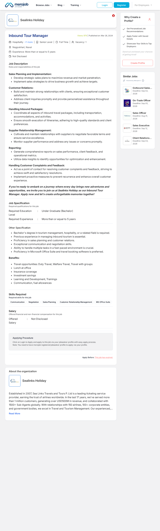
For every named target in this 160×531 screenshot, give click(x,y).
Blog (60, 5)
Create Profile (138, 63)
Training (74, 5)
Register (121, 5)
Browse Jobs (43, 5)
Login (105, 5)
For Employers (142, 5)
